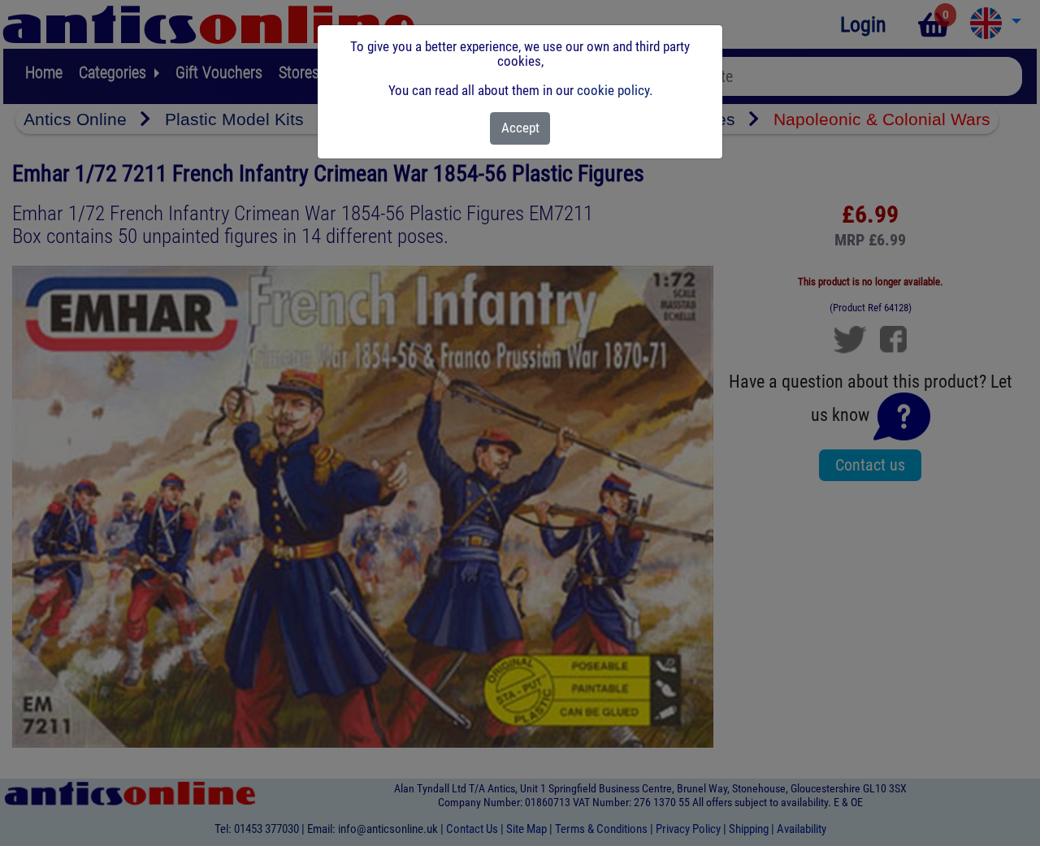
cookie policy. (614, 90)
